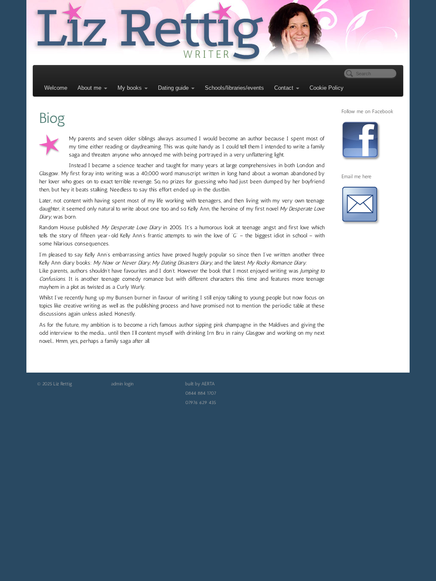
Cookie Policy (327, 88)
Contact (283, 88)
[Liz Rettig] (218, 31)
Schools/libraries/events (234, 88)
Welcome (55, 88)
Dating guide (173, 88)
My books (130, 88)
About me (89, 88)
